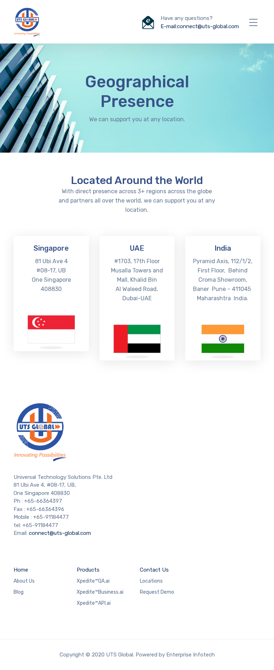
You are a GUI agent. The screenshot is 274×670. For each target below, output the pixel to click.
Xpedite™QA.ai (93, 581)
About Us (24, 581)
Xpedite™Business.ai (100, 592)
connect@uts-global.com (60, 533)
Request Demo (157, 592)
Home (21, 570)
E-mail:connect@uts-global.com (200, 26)
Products (88, 570)
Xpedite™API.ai (94, 603)
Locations (151, 581)
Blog (19, 592)
